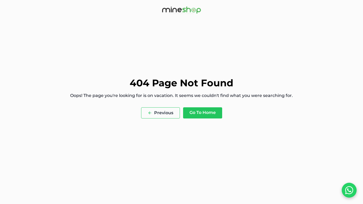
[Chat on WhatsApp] (349, 190)
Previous (163, 112)
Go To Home (202, 112)
